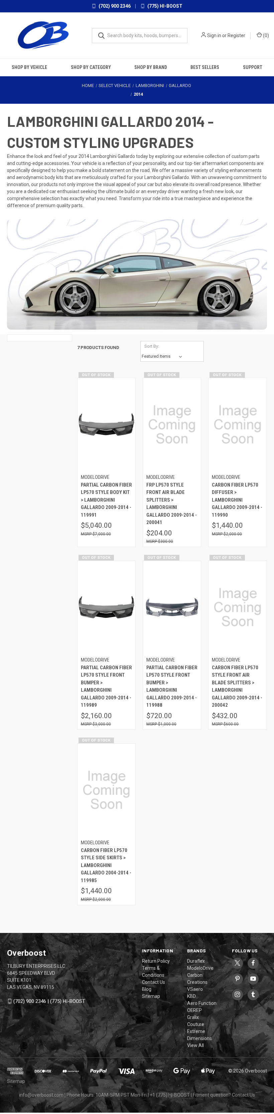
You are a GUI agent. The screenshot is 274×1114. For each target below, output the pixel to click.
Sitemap (151, 996)
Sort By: (151, 346)
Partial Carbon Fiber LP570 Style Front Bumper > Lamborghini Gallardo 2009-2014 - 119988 (171, 686)
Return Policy (156, 961)
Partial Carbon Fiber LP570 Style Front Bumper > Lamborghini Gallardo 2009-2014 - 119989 (106, 686)
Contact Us (153, 982)
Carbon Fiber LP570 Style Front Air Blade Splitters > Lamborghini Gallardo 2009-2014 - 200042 (237, 686)
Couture (195, 1024)
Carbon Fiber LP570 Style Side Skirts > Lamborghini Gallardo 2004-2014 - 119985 (106, 865)
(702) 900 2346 (114, 6)
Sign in (214, 35)
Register (236, 35)
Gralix (193, 1017)
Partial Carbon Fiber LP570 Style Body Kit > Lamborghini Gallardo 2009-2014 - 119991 (106, 500)
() (265, 35)
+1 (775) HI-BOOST (170, 1095)
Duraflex (196, 961)
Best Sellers (204, 67)
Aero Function (202, 1003)
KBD (191, 996)
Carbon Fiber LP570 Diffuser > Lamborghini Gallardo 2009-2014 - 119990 (237, 500)
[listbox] (163, 356)
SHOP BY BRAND (150, 67)
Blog (146, 989)
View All (195, 1045)
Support (252, 67)
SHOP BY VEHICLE (29, 67)
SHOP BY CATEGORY (91, 67)
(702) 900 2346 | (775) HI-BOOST (49, 1001)
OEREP (194, 1010)
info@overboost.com (41, 1095)
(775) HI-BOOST (164, 6)
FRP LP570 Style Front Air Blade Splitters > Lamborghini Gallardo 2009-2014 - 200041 (171, 504)
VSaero (195, 989)
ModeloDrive (200, 968)
